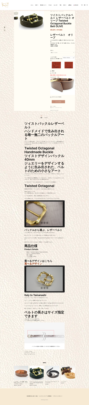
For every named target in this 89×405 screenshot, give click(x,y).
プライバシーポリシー (57, 396)
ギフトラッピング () (56, 96)
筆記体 (53, 70)
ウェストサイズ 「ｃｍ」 (55, 77)
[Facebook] (4, 27)
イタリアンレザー (61, 11)
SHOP (36, 5)
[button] (82, 5)
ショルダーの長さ (53, 57)
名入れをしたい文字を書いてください (56, 59)
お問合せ (69, 5)
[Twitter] (4, 30)
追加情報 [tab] (45, 117)
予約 (60, 5)
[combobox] (69, 57)
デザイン (51, 50)
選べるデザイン (33, 263)
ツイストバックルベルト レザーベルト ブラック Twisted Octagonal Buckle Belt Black (36, 382)
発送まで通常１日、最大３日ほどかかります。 (58, 75)
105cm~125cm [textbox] (68, 57)
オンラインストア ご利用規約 (45, 396)
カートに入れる (58, 101)
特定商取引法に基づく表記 (32, 396)
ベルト (57, 11)
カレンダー (56, 5)
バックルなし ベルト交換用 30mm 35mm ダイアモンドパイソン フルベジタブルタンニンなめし (21, 382)
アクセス (50, 5)
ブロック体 (54, 72)
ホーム (32, 5)
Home (51, 11)
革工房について (43, 5)
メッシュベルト (63, 381)
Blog (64, 5)
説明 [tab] (41, 117)
